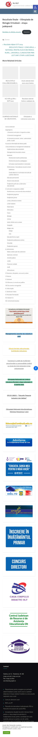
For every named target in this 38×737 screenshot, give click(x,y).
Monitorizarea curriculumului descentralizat (19, 191)
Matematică (10, 207)
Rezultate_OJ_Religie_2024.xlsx (11, 32)
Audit (8, 267)
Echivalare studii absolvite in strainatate (19, 164)
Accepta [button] (6, 732)
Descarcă (26, 32)
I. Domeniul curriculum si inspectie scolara (18, 132)
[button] (35, 7)
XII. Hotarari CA (9, 298)
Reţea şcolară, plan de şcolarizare (16, 251)
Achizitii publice (11, 258)
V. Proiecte (8, 276)
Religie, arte (10, 228)
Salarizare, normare (12, 255)
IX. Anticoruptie (9, 288)
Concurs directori (10, 126)
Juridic (9, 261)
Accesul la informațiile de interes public (16, 143)
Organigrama (8, 130)
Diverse (7, 39)
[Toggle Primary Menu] (35, 11)
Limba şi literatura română (14, 200)
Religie (11, 231)
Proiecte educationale (13, 181)
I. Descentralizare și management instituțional (17, 146)
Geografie (9, 225)
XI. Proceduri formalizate (12, 294)
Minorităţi (9, 243)
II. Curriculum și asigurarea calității (14, 189)
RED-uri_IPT (9, 703)
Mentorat (9, 155)
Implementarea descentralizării (15, 149)
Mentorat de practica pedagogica (18, 161)
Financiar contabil (12, 264)
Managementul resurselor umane (16, 152)
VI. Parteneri (8, 279)
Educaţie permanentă (13, 177)
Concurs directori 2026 (12, 699)
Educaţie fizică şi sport (13, 237)
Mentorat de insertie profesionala (18, 158)
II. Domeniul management (14, 135)
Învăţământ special (12, 246)
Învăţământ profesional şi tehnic (15, 240)
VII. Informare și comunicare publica (15, 282)
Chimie (9, 219)
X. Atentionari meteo (10, 291)
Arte (10, 234)
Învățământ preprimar (13, 194)
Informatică (10, 210)
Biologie (9, 216)
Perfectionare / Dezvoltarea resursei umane (19, 167)
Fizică (8, 213)
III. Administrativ (9, 249)
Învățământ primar (12, 197)
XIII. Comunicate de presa (12, 301)
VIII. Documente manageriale (13, 285)
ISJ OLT (16, 3)
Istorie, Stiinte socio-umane (14, 222)
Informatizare (10, 270)
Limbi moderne (11, 203)
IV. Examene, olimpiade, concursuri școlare (16, 273)
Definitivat (11, 169)
